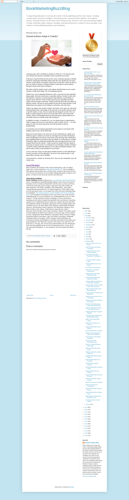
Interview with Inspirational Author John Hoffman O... (93, 333)
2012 (86, 433)
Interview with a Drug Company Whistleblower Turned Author (92, 83)
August (88, 227)
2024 (86, 215)
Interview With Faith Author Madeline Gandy (93, 274)
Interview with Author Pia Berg (94, 330)
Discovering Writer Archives (91, 106)
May (87, 234)
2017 (86, 421)
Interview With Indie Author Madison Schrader (93, 278)
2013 (86, 431)
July (87, 229)
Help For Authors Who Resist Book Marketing (93, 289)
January (88, 404)
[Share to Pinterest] (65, 236)
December (89, 217)
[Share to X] (61, 236)
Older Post (73, 295)
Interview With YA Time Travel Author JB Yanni (92, 72)
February (88, 241)
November (89, 220)
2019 (86, 416)
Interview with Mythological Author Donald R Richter (93, 304)
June (87, 232)
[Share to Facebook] (63, 236)
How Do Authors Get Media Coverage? (93, 247)
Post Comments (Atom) (40, 298)
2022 (86, 409)
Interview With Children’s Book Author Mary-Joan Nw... (94, 285)
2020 (86, 414)
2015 (86, 426)
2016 (86, 424)
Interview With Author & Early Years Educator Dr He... (93, 308)
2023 (86, 407)
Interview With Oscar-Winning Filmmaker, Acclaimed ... (94, 282)
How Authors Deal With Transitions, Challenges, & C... (94, 256)
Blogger (72, 487)
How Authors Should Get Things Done (92, 270)
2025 (86, 213)
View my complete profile (89, 476)
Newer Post (30, 295)
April (87, 236)
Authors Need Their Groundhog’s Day (91, 341)
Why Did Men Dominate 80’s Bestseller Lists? (93, 396)
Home (51, 295)
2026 (86, 211)
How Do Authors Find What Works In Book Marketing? (93, 152)
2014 (86, 428)
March (88, 239)
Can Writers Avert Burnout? (93, 267)
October (88, 222)
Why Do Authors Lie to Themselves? (92, 385)
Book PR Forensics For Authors (94, 382)
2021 (86, 412)
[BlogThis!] (59, 236)
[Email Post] (54, 235)
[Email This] (57, 236)
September (89, 225)
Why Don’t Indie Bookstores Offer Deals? (93, 345)
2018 (86, 419)
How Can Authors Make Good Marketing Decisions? (94, 316)
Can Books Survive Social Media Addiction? (93, 251)
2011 (86, 435)
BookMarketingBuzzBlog (48, 8)
